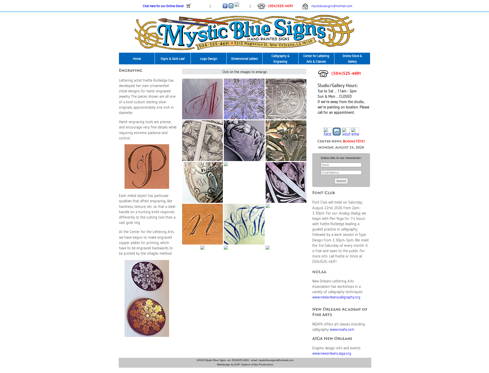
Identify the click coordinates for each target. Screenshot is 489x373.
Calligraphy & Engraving (280, 58)
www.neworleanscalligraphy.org (336, 296)
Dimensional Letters (244, 58)
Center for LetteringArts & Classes (316, 58)
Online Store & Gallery (352, 58)
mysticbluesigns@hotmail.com (330, 6)
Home (137, 58)
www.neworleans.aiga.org (331, 353)
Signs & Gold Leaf (173, 58)
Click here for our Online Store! (163, 6)
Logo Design (208, 58)
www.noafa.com (342, 329)
